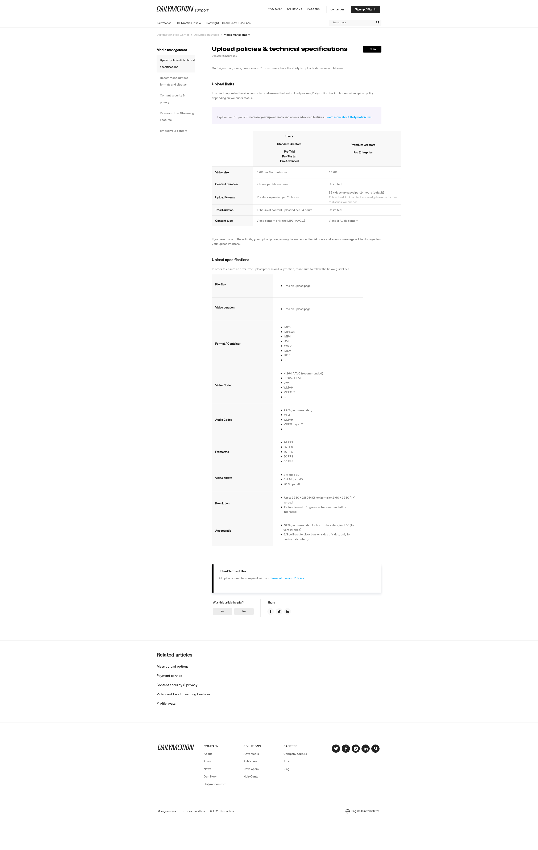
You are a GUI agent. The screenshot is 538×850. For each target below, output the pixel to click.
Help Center (252, 777)
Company (275, 9)
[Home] (182, 11)
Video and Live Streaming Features (177, 116)
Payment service (169, 676)
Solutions (294, 9)
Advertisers (251, 754)
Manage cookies (167, 811)
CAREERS (291, 746)
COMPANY (211, 746)
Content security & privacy (172, 99)
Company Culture (295, 754)
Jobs (287, 761)
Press (207, 761)
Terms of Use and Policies (287, 578)
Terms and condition (193, 811)
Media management (237, 35)
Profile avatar (167, 703)
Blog (286, 769)
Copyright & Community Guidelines (228, 23)
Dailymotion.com (215, 784)
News (207, 769)
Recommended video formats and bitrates (174, 81)
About (208, 754)
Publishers (250, 761)
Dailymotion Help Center (173, 35)
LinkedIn (287, 611)
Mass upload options (173, 666)
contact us (337, 9)
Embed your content (173, 131)
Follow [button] (372, 49)
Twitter (279, 611)
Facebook (270, 611)
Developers (251, 769)
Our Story (210, 777)
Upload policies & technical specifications (177, 63)
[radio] (222, 611)
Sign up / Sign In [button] (365, 9)
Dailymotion (164, 23)
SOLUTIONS (252, 746)
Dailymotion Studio (189, 23)
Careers (313, 9)
